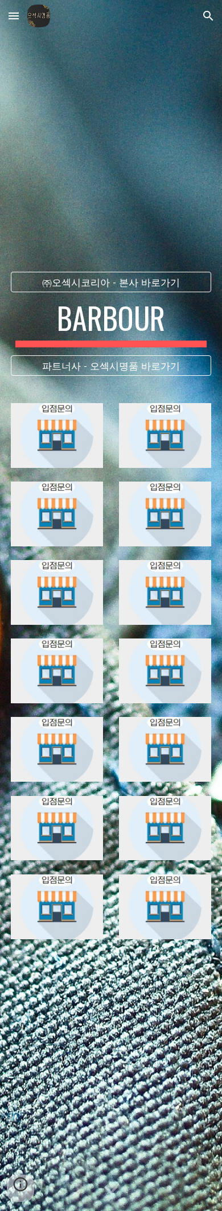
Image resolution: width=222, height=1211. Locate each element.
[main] (111, 323)
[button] (13, 15)
